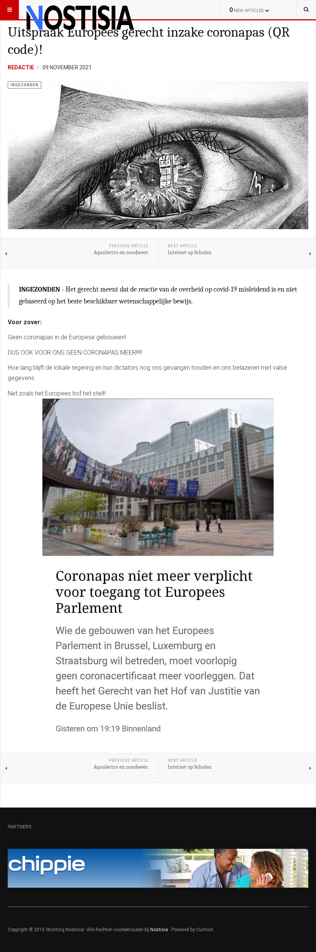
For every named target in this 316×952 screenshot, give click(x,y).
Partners (19, 827)
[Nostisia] (80, 9)
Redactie (21, 67)
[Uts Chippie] (158, 868)
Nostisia (159, 929)
